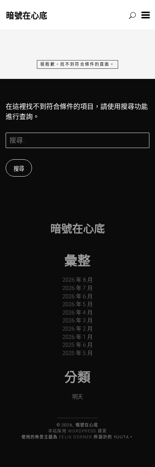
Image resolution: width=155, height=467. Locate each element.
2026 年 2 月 (77, 329)
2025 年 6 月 (77, 345)
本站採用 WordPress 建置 (77, 431)
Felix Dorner (75, 437)
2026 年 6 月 (77, 296)
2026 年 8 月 (77, 280)
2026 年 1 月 (77, 337)
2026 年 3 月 (77, 320)
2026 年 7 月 (77, 288)
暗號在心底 (26, 15)
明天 (77, 397)
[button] (145, 15)
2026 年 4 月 (77, 313)
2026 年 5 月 (77, 304)
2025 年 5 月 (77, 353)
